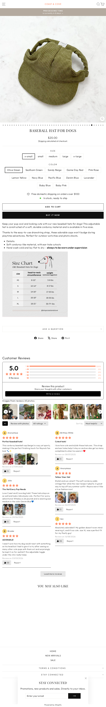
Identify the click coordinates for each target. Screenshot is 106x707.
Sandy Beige (54, 169)
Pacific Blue (54, 177)
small (40, 156)
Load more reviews (53, 574)
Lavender (89, 177)
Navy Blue (37, 177)
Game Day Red (75, 169)
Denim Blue (72, 177)
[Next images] (100, 412)
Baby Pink (61, 185)
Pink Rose (93, 169)
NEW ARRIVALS (53, 655)
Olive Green (13, 169)
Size (53, 151)
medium (53, 156)
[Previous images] (6, 412)
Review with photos (20, 423)
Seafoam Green (34, 169)
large (65, 156)
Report (17, 471)
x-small (29, 156)
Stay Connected (52, 674)
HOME (53, 651)
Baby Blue (45, 185)
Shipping (42, 141)
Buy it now (53, 215)
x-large (77, 156)
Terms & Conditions (52, 668)
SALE (53, 660)
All (5, 423)
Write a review (53, 394)
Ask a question (53, 329)
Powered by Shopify (53, 705)
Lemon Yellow (19, 177)
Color (53, 164)
